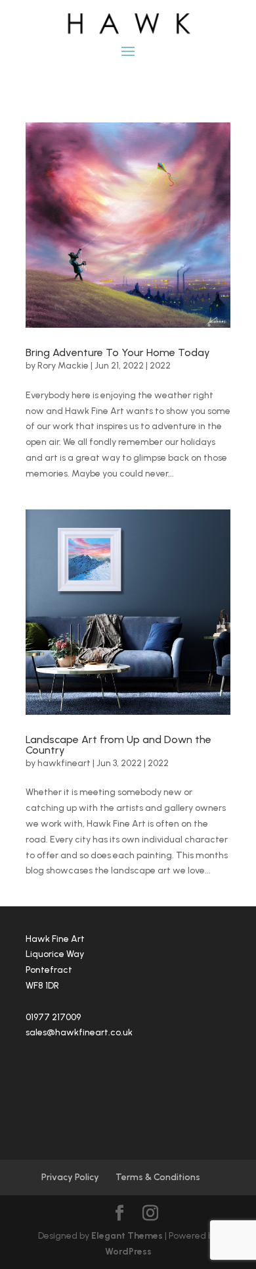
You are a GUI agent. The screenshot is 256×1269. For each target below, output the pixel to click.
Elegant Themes (127, 1235)
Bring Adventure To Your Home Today (118, 352)
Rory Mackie (63, 365)
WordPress (128, 1251)
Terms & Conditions (158, 1177)
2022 (160, 365)
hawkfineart (64, 763)
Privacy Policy (70, 1177)
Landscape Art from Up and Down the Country (118, 744)
